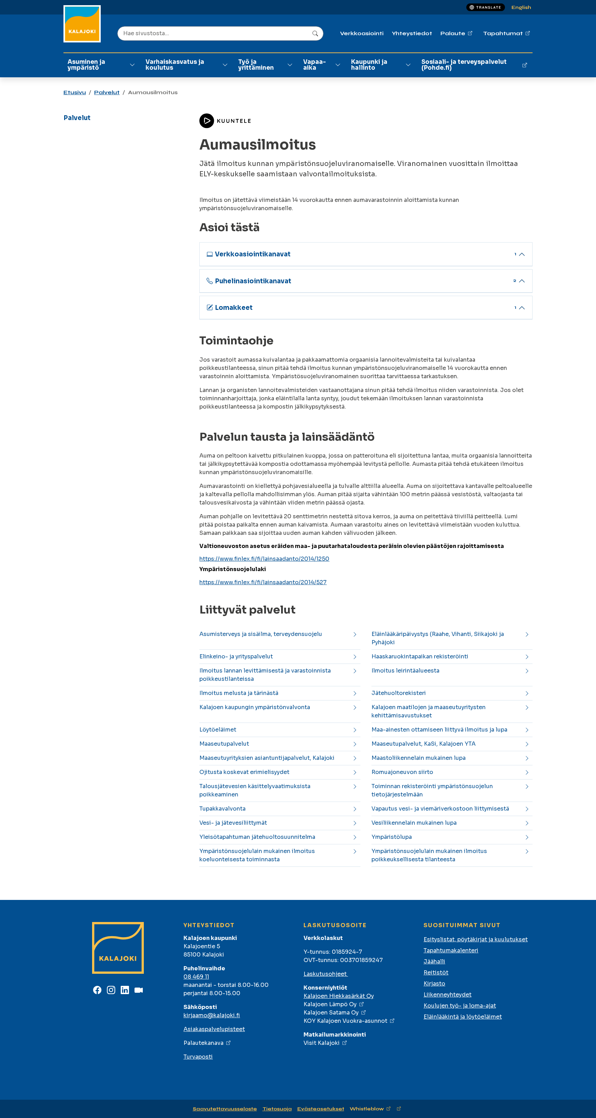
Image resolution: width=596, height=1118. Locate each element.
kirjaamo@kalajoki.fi (211, 1015)
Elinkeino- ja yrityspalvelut (236, 656)
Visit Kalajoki (322, 1043)
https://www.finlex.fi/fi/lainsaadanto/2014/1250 (264, 558)
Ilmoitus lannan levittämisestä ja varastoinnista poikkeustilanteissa (265, 675)
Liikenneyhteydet (447, 994)
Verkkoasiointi (362, 33)
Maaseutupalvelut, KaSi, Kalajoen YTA (423, 743)
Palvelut (107, 92)
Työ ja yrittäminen (256, 64)
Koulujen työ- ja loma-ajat (460, 1005)
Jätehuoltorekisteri (398, 693)
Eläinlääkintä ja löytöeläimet (463, 1016)
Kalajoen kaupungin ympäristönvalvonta (254, 707)
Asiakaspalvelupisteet (214, 1029)
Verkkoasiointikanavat (366, 254)
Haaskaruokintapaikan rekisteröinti (419, 656)
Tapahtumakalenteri (451, 950)
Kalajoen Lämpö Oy (330, 1004)
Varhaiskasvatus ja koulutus (175, 64)
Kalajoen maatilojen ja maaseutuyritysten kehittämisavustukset (428, 711)
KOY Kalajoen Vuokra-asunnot (345, 1020)
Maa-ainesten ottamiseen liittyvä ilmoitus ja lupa (439, 729)
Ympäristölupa (391, 837)
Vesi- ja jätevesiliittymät (233, 822)
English (521, 7)
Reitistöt (436, 972)
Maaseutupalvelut (224, 743)
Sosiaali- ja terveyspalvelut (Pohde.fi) (464, 64)
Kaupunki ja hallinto (369, 64)
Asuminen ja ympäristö (86, 64)
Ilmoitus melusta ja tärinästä (238, 693)
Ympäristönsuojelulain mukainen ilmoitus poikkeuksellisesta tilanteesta (429, 855)
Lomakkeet (366, 308)
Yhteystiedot (412, 33)
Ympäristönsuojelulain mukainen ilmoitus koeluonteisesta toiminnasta (257, 855)
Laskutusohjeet (326, 974)
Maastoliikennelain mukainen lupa (418, 758)
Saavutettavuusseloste (225, 1109)
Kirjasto (434, 983)
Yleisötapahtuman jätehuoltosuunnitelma (257, 837)
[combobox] (220, 33)
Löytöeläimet (217, 729)
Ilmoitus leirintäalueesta (405, 670)
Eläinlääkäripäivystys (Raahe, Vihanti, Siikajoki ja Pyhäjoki (437, 638)
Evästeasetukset (320, 1109)
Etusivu (74, 92)
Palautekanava (203, 1043)
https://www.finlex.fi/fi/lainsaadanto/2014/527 (263, 582)
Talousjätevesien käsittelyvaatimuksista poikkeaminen (254, 790)
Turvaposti (198, 1056)
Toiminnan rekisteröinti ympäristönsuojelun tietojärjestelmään (432, 790)
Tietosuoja (277, 1109)
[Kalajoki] (82, 23)
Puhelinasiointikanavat (366, 281)
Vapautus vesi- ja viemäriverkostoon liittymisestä (440, 808)
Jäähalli (434, 961)
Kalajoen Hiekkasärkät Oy (339, 996)
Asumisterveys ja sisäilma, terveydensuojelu (260, 634)
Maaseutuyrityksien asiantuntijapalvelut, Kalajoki (267, 758)
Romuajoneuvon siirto (402, 772)
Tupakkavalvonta (222, 808)
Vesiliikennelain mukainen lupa (414, 822)
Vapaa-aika (314, 64)
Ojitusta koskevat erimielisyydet (244, 772)
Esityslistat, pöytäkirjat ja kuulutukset (476, 939)
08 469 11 (196, 976)
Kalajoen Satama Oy (331, 1012)
